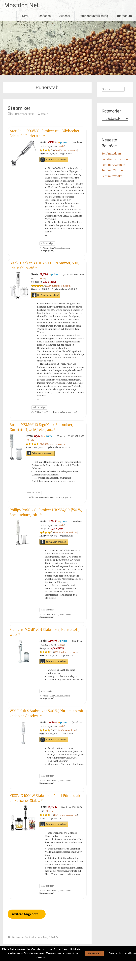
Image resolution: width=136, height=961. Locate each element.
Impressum (124, 16)
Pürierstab (18, 937)
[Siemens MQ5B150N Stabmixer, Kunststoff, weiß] (23, 664)
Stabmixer (19, 108)
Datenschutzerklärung (93, 16)
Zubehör (64, 16)
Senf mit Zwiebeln (113, 164)
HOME (25, 16)
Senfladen (44, 16)
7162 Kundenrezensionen (65, 652)
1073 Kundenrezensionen (65, 815)
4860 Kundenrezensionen (65, 150)
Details (61, 146)
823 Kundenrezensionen (65, 730)
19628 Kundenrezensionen (52, 444)
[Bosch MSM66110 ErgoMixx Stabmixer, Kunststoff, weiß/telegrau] (16, 459)
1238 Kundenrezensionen (65, 532)
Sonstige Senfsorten (115, 159)
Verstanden (94, 953)
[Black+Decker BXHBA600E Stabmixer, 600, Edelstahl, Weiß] (19, 297)
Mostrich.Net (21, 5)
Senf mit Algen (111, 153)
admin (44, 113)
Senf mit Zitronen (113, 170)
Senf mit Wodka (112, 176)
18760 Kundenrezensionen (58, 286)
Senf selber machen (36, 937)
